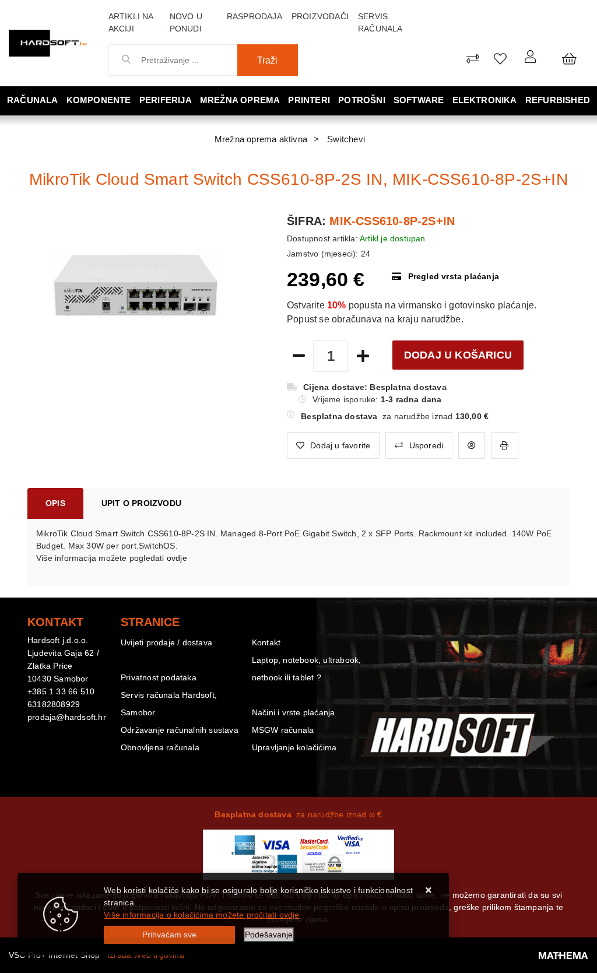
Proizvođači (320, 16)
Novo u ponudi (186, 22)
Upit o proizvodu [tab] (141, 503)
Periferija (165, 100)
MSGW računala (283, 730)
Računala (32, 100)
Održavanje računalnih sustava (179, 730)
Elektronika (484, 100)
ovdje (177, 558)
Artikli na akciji (130, 22)
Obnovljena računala (160, 747)
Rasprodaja (254, 16)
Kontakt (266, 642)
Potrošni (361, 100)
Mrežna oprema (240, 100)
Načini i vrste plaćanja (293, 712)
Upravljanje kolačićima (294, 747)
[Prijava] (530, 56)
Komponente (98, 100)
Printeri (309, 100)
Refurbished (557, 100)
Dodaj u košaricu (458, 355)
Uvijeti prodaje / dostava (166, 642)
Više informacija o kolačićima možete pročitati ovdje (201, 914)
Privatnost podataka (158, 677)
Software (419, 100)
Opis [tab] (55, 503)
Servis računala (380, 22)
